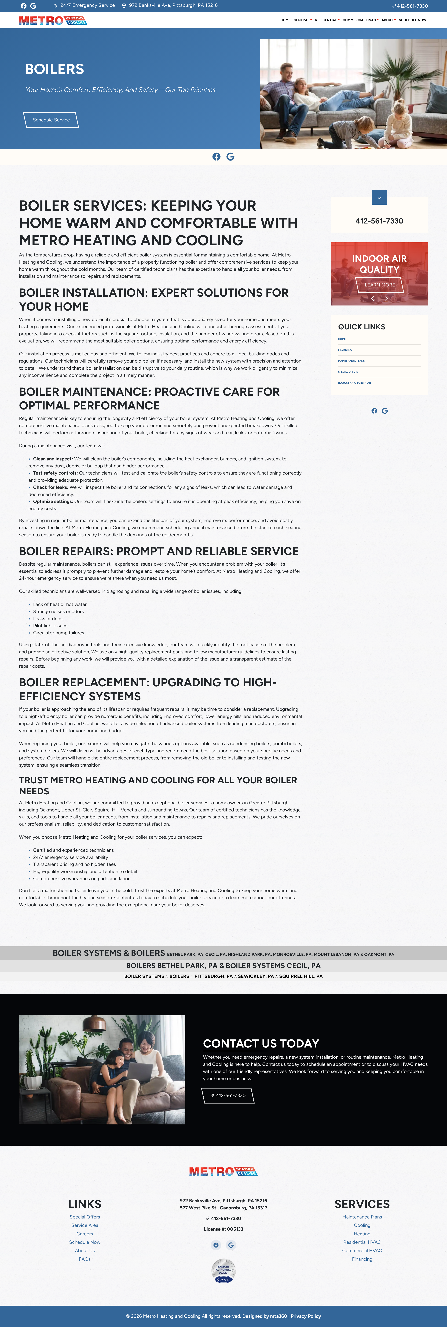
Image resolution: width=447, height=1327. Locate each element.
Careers (84, 1234)
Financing (345, 349)
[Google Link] (33, 6)
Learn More (384, 279)
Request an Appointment (354, 382)
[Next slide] (386, 298)
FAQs (85, 1259)
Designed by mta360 (265, 1316)
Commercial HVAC (359, 20)
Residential (326, 20)
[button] (379, 274)
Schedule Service (51, 120)
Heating (362, 1234)
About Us (85, 1250)
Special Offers (348, 371)
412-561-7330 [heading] (380, 221)
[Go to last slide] (372, 298)
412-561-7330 (412, 6)
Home (285, 20)
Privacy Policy (306, 1316)
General (301, 20)
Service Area (84, 1225)
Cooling (362, 1225)
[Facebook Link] (24, 6)
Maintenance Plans (351, 360)
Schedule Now (412, 20)
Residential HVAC (362, 1242)
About (387, 20)
